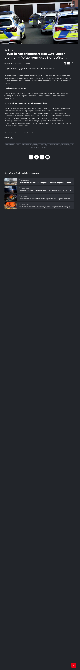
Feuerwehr (42, 144)
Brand (18, 144)
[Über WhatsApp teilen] (42, 157)
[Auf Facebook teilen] (31, 157)
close (73, 665)
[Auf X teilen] (36, 157)
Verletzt (44, 148)
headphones (64, 63)
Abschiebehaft (9, 144)
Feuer (35, 144)
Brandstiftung (26, 144)
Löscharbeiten (35, 148)
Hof (72, 144)
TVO (11, 138)
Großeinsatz (65, 144)
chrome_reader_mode (68, 63)
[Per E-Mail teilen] (47, 157)
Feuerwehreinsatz (53, 144)
